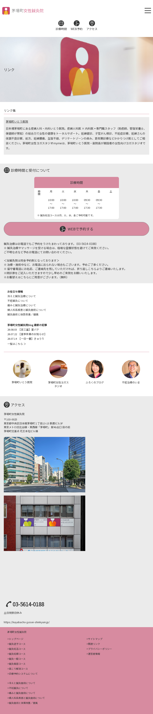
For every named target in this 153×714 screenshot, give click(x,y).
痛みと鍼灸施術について (22, 693)
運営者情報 (94, 653)
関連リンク (94, 643)
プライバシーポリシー (100, 648)
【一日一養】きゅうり (25, 339)
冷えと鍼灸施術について (22, 683)
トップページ (16, 638)
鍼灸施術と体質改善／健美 (22, 314)
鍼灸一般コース (17, 658)
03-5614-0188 (28, 604)
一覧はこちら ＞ (16, 344)
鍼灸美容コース (17, 663)
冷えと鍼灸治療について (21, 296)
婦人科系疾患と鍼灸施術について (26, 310)
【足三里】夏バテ (23, 329)
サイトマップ (95, 638)
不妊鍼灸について (17, 301)
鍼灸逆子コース (17, 643)
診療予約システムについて (23, 673)
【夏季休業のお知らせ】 (27, 334)
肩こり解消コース (18, 668)
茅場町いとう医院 (17, 121)
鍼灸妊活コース (17, 648)
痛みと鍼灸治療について (21, 305)
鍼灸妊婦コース (17, 653)
